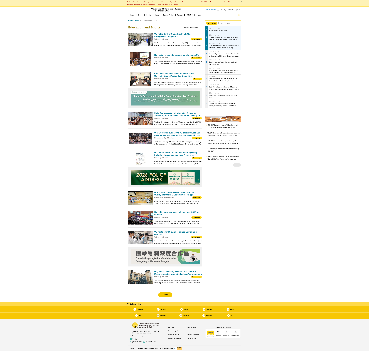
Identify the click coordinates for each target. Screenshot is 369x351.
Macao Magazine (173, 331)
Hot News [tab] (211, 23)
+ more (237, 165)
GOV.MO (171, 327)
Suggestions (191, 327)
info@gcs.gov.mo (137, 339)
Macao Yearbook (173, 334)
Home (130, 20)
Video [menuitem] (157, 15)
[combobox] (192, 27)
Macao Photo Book (174, 338)
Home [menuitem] (132, 15)
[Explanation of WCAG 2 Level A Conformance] (178, 348)
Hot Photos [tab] (225, 23)
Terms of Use (191, 338)
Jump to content (210, 10)
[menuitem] (140, 15)
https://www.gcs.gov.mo (139, 336)
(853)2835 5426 (151, 342)
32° (232, 10)
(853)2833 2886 (137, 342)
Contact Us (191, 331)
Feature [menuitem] (180, 15)
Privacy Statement (193, 334)
